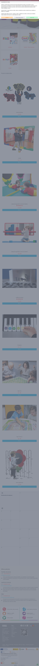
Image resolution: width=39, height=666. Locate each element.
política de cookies (17, 14)
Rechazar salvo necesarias (19, 17)
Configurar (7, 17)
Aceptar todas (32, 17)
